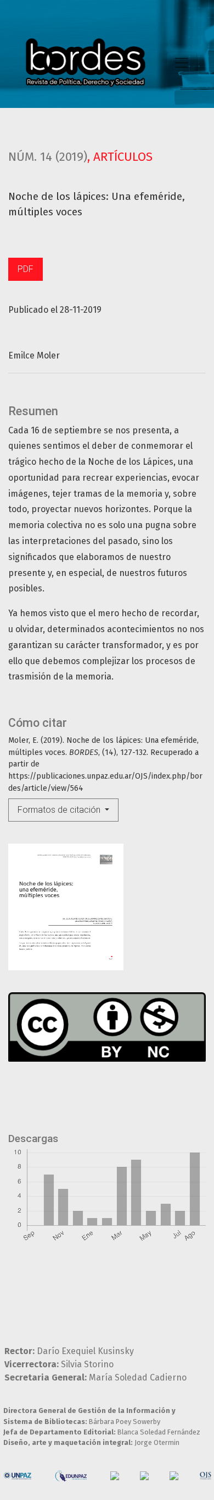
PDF (25, 269)
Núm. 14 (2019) (47, 156)
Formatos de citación (60, 810)
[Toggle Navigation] (181, 63)
